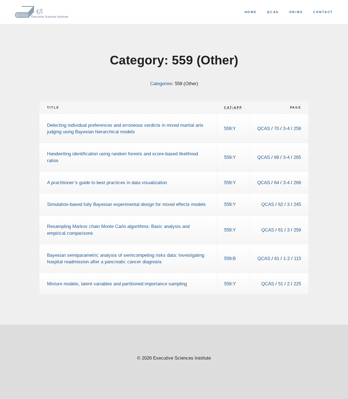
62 (280, 204)
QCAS (273, 12)
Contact (323, 12)
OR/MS (296, 12)
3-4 (286, 128)
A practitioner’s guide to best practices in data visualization (107, 182)
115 (297, 258)
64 (276, 182)
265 (297, 157)
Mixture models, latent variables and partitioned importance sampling (117, 283)
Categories (161, 83)
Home (251, 12)
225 (297, 283)
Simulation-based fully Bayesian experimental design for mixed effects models (126, 204)
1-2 (286, 258)
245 (297, 204)
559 (227, 128)
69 (276, 157)
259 (297, 128)
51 (280, 283)
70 (276, 128)
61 (280, 229)
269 (297, 182)
